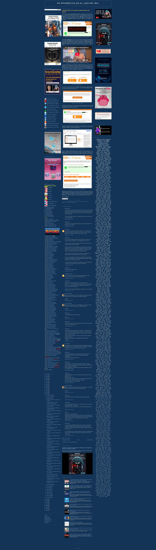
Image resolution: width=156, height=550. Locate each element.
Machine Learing (108, 453)
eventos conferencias (107, 482)
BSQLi (97, 281)
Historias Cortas (51, 253)
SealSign (109, 293)
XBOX (105, 255)
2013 (47, 499)
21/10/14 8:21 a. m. (69, 290)
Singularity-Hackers (47, 519)
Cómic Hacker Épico (52, 325)
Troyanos (102, 211)
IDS (105, 309)
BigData (102, 172)
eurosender (98, 482)
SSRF (106, 345)
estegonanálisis (99, 374)
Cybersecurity (105, 253)
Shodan (104, 196)
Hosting (101, 367)
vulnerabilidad (106, 376)
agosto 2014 (49, 486)
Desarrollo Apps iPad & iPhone (53, 350)
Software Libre (99, 195)
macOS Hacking (51, 311)
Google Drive (108, 364)
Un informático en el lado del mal (78, 3)
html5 (106, 305)
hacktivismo (108, 239)
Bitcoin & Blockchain (52, 312)
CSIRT (100, 433)
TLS (96, 317)
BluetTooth (107, 432)
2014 (47, 393)
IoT (110, 189)
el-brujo (66, 229)
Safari (101, 304)
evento (103, 286)
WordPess (97, 477)
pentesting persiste (108, 490)
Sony (109, 357)
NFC (105, 266)
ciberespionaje (100, 188)
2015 (47, 392)
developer (103, 208)
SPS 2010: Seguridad (51, 363)
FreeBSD (98, 440)
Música (108, 169)
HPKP (100, 402)
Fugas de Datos (103, 229)
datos (107, 230)
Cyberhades (46, 522)
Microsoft (69, 202)
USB (96, 265)
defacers (105, 394)
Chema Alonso (67, 293)
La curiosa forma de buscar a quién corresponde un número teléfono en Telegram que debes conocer (80, 499)
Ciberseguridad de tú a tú (52, 260)
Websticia (108, 288)
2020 (47, 384)
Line (96, 406)
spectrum (103, 495)
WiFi (104, 175)
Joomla (107, 258)
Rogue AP (97, 345)
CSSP (105, 433)
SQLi (101, 246)
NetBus (104, 458)
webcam (104, 245)
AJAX (105, 426)
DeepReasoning (99, 309)
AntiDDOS (104, 306)
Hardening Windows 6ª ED (52, 357)
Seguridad (109, 284)
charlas (103, 148)
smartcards (106, 396)
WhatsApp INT (50, 258)
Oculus (104, 459)
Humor (109, 147)
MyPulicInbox (97, 458)
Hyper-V (103, 382)
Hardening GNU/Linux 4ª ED (53, 338)
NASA (101, 458)
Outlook (105, 293)
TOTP (102, 233)
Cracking (109, 196)
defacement (103, 336)
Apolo (96, 399)
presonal (109, 491)
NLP (98, 408)
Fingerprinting (107, 153)
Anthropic (103, 350)
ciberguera (101, 394)
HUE (102, 402)
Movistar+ (101, 228)
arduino (101, 260)
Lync (110, 452)
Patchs (100, 356)
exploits (101, 212)
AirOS (104, 427)
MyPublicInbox (99, 146)
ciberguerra (104, 205)
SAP (96, 388)
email (106, 319)
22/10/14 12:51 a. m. (69, 370)
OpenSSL (105, 303)
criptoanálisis (105, 260)
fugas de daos (103, 484)
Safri (106, 466)
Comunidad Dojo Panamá (52, 201)
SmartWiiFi (97, 469)
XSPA (105, 325)
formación (98, 147)
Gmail (105, 189)
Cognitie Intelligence (108, 363)
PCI (100, 386)
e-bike (109, 394)
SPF (103, 267)
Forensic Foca (108, 297)
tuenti (110, 260)
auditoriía (98, 478)
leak (110, 203)
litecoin (100, 361)
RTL (104, 387)
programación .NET (100, 247)
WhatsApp (102, 163)
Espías (97, 381)
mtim (104, 489)
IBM (104, 243)
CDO (108, 236)
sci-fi (109, 272)
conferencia (98, 208)
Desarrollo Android (51, 341)
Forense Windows (51, 367)
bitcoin (104, 178)
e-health (109, 294)
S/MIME (101, 345)
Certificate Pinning (104, 313)
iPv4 (108, 203)
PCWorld (104, 207)
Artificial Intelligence (106, 150)
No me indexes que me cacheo (51, 474)
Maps (100, 355)
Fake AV (103, 381)
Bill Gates (107, 328)
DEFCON (103, 281)
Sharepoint (109, 299)
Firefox (101, 189)
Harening (109, 444)
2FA (108, 179)
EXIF (106, 400)
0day (101, 256)
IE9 (100, 287)
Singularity (103, 389)
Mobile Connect (106, 292)
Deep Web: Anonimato (52, 322)
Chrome (105, 210)
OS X (105, 287)
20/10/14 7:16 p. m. (69, 235)
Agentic (97, 227)
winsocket (106, 496)
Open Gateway (106, 254)
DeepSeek (99, 237)
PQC (104, 279)
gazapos (109, 484)
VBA (104, 472)
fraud (96, 421)
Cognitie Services (107, 434)
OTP (96, 275)
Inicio (78, 439)
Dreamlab (50, 191)
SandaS (109, 345)
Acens (100, 362)
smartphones (101, 376)
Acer (102, 427)
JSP (110, 354)
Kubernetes (50, 264)
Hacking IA (101, 444)
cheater (106, 393)
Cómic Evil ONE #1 (51, 296)
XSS (103, 182)
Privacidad (107, 144)
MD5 (96, 453)
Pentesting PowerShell (52, 324)
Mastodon (97, 310)
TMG (108, 470)
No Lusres (107, 458)
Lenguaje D (104, 451)
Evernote (97, 401)
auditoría (100, 165)
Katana (103, 450)
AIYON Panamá (51, 203)
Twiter (103, 471)
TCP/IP (110, 310)
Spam (99, 167)
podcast (100, 190)
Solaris (107, 469)
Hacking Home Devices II (53, 242)
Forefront (99, 292)
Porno (106, 331)
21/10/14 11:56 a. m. (69, 326)
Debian (97, 261)
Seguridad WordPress (52, 316)
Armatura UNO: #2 (52, 286)
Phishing (98, 176)
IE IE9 (108, 183)
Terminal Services (104, 222)
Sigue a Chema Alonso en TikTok (52, 105)
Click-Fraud (109, 322)
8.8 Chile (49, 189)
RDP (99, 275)
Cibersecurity (108, 351)
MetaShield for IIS (98, 407)
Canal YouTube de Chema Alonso (52, 125)
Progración (97, 463)
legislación (105, 236)
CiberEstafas (50, 266)
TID (104, 228)
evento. (102, 482)
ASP (97, 338)
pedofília (109, 489)
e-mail (109, 160)
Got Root (49, 317)
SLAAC (101, 332)
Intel (106, 298)
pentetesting (98, 491)
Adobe (100, 306)
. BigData (108, 425)
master (109, 312)
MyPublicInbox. (103, 457)
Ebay (109, 400)
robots (108, 221)
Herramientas (108, 177)
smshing (110, 396)
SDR (107, 370)
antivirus (97, 260)
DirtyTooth (98, 266)
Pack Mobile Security (49, 214)
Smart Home (107, 279)
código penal (99, 419)
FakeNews (101, 227)
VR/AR (107, 243)
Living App (97, 209)
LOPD (99, 236)
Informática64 (100, 254)
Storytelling (50, 257)
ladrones (96, 361)
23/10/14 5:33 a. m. (69, 409)
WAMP (110, 472)
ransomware (98, 235)
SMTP (98, 324)
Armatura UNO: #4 (52, 284)
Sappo (104, 332)
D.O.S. (100, 281)
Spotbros (97, 470)
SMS (97, 194)
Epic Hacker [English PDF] (53, 330)
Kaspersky (64, 202)
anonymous (107, 318)
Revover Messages (103, 464)
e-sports (102, 305)
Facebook (102, 162)
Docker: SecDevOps (52, 302)
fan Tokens (103, 216)
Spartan (109, 469)
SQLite (105, 284)
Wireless (107, 201)
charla (105, 233)
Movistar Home (108, 173)
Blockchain (108, 170)
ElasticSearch (108, 437)
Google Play (98, 199)
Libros (104, 146)
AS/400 (97, 427)
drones (100, 268)
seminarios (97, 350)
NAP (96, 408)
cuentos (103, 272)
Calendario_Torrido (99, 243)
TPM (110, 470)
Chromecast (98, 400)
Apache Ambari (108, 427)
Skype (102, 275)
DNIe (109, 273)
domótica (101, 312)
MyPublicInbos (98, 457)
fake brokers (108, 420)
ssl (110, 221)
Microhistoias (104, 407)
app (97, 272)
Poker (108, 386)
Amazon (101, 209)
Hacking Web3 (50, 254)
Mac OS (104, 453)
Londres (105, 452)
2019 (47, 385)
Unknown (66, 343)
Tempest (97, 294)
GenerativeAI (98, 166)
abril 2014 (48, 492)
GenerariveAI (102, 440)
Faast (110, 208)
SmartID (109, 316)
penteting (102, 396)
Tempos (101, 157)
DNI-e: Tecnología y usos (52, 362)
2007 (47, 508)
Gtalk (97, 382)
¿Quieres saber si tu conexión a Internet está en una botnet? (75, 11)
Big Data (49, 252)
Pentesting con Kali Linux (52, 337)
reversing (104, 241)
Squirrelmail (102, 413)
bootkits (97, 348)
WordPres (101, 477)
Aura (105, 163)
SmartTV (101, 204)
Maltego (108, 368)
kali (106, 202)
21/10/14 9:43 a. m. (69, 300)
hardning (108, 485)
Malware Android (51, 321)
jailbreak (98, 197)
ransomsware (106, 375)
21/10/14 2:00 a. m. (69, 265)
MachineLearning (108, 406)
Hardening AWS (51, 255)
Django (109, 380)
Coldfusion (97, 364)
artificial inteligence (98, 393)
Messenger (108, 278)
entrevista (107, 290)
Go (96, 331)
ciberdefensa (107, 335)
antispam (109, 255)
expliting (96, 483)
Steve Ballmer (101, 470)
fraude (106, 172)
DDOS (105, 291)
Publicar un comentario (66, 438)
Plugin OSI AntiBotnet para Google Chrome (79, 148)
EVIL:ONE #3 (51, 277)
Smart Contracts (106, 275)
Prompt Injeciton (102, 463)
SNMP (104, 345)
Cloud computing (108, 186)
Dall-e (104, 400)
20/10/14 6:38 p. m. (69, 226)
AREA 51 (49, 199)
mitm (105, 169)
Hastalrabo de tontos (107, 274)
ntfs (106, 489)
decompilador (103, 419)
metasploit (101, 169)
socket (101, 495)
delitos (107, 336)
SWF (101, 466)
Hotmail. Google (101, 445)
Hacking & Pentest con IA (53, 241)
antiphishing (108, 271)
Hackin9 (98, 367)
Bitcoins (105, 185)
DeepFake (106, 330)
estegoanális (104, 420)
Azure (102, 224)
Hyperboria (106, 382)
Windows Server (99, 178)
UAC (108, 215)
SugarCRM (105, 470)
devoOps (107, 419)
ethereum (103, 239)
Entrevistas (101, 159)
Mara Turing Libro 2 (51, 271)
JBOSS (97, 383)
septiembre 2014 (50, 484)
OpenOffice (109, 259)
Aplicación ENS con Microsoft (53, 354)
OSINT (49, 279)
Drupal (110, 330)
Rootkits (101, 310)
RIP (98, 464)
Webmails (108, 248)
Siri (106, 246)
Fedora (107, 381)
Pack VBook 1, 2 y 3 (48, 222)
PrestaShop (98, 357)
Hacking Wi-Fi (50, 276)
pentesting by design (102, 490)
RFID (109, 298)
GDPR (102, 266)
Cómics (97, 162)
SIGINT (100, 465)
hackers (108, 151)
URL (98, 472)
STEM (96, 466)
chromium (109, 393)
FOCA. (99, 439)
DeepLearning (107, 240)
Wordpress (99, 198)
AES (100, 350)
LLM (105, 151)
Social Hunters (50, 263)
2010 (47, 503)
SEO (101, 241)
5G (110, 337)
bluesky (101, 478)
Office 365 (101, 271)
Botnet (73, 201)
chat (109, 246)
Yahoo (101, 253)
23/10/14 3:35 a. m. (69, 399)
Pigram (105, 356)
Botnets (77, 201)
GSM (109, 247)
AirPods (100, 338)
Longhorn (103, 406)
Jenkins (96, 450)
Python (103, 165)
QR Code (109, 344)
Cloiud (104, 434)
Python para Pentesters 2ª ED (53, 328)
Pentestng (109, 408)
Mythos (102, 344)
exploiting (105, 188)
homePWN (102, 421)
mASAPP (105, 348)
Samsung (101, 324)
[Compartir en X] (65, 198)
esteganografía (108, 226)
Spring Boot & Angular (52, 297)
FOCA (105, 157)
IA (104, 141)
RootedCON (104, 370)
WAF (109, 304)
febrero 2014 (49, 495)
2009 (47, 505)
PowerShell (98, 172)
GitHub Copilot (102, 298)
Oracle (107, 199)
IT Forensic (50, 195)
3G (102, 256)
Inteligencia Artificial (103, 143)
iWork (103, 348)
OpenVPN (97, 356)
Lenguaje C (98, 368)
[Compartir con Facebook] (66, 198)
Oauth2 (97, 271)
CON (109, 182)
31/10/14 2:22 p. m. (69, 420)
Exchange (100, 381)
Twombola (109, 471)
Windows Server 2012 (52, 348)
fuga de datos (108, 190)
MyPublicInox (108, 457)
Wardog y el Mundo (51, 342)
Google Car (104, 364)
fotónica (103, 374)
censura (103, 335)
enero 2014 (49, 497)
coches (106, 294)
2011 (47, 502)
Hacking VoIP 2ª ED (51, 343)
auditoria (98, 418)
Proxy (100, 221)
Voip (108, 237)
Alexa (103, 242)
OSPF (97, 459)
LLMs (102, 158)
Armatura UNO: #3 (52, 285)
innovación (99, 171)
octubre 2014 (49, 398)
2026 (47, 374)
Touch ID (103, 414)
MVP (102, 292)
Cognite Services (101, 363)
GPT (104, 190)
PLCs (96, 316)
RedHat (103, 299)
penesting (96, 490)
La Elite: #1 (51, 283)
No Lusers (103, 156)
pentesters (102, 240)
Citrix (107, 208)
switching (107, 361)
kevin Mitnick (104, 300)
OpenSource (98, 255)
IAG (108, 354)
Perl (103, 356)
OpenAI (103, 199)
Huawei (105, 445)
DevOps (101, 261)
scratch (109, 326)
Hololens (96, 445)
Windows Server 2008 (107, 317)
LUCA (97, 163)
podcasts (97, 189)
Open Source (100, 183)
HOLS (100, 382)
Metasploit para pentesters (54, 347)
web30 (106, 337)
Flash (100, 401)
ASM (99, 313)
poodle (106, 491)
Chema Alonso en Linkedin (51, 119)
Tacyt (105, 214)
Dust (99, 245)
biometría (98, 216)
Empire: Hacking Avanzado (53, 289)
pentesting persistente (106, 280)
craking (109, 478)
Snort (100, 469)
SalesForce (101, 388)
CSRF (102, 278)
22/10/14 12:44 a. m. (69, 359)
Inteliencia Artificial (98, 447)
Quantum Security (52, 238)
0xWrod (101, 426)
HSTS (102, 323)
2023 (47, 379)
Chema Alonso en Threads (51, 109)
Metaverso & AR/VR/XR (52, 251)
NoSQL (106, 344)
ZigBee (104, 477)
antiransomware (99, 280)
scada (103, 268)
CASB (98, 433)
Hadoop (105, 323)
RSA (104, 261)
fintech (100, 483)
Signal (100, 389)
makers (103, 234)
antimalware (69, 201)
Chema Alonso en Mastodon (51, 114)
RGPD (96, 464)
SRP (105, 465)
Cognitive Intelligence (101, 170)
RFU (110, 463)
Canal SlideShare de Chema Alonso (53, 123)
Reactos (106, 387)
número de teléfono (101, 375)
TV (103, 304)
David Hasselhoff (108, 286)
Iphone (98, 152)
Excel (102, 220)
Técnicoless (107, 211)
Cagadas (97, 363)
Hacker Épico (50, 346)
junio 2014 (49, 489)
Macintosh (104, 368)
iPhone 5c (106, 421)
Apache (102, 186)
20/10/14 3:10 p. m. (69, 219)
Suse (109, 389)
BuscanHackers (101, 351)
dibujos (103, 226)
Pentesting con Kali (52, 220)
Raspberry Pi (50, 278)
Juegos (103, 184)
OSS (99, 459)
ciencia (97, 336)
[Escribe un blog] (63, 198)
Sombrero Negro (51, 265)
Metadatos (106, 158)
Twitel (102, 250)
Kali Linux (105, 220)
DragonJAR (50, 187)
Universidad (98, 158)
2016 (47, 390)
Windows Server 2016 (52, 226)
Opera (108, 287)
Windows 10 (107, 191)
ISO (97, 446)
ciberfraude (97, 394)
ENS (110, 262)
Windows (98, 153)
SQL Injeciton (105, 412)
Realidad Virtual (98, 299)
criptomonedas (104, 179)
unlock (100, 496)
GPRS (109, 195)
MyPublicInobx (108, 407)
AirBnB (110, 376)
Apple (102, 154)
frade (108, 483)
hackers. (98, 485)
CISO (110, 268)
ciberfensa (101, 418)
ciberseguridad (100, 144)
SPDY (102, 465)
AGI (103, 426)
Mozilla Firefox (103, 248)
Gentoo (110, 381)
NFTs (104, 230)
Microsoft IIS (105, 369)
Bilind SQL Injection (102, 432)
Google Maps (97, 323)
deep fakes (103, 290)
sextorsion (109, 305)
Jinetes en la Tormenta (52, 273)
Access (97, 362)
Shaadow (109, 388)
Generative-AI (107, 162)
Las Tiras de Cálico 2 (52, 261)
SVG (99, 466)
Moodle (106, 343)
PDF (103, 221)
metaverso (108, 212)
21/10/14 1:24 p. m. (69, 349)
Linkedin (98, 248)
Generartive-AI (107, 440)
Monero (103, 355)
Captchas (106, 256)
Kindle (106, 450)
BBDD (110, 350)
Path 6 (97, 370)
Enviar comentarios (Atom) (72, 442)
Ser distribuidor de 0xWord (49, 207)
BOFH (104, 328)
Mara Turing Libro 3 (51, 270)
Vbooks (106, 304)
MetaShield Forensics (99, 369)
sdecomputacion (68, 273)
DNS (108, 189)
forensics (98, 249)
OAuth (101, 279)
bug (96, 167)
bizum (103, 393)
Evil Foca (109, 224)
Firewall (105, 227)
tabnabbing (108, 495)
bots (105, 221)
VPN (106, 237)
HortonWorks (106, 402)
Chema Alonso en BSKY (50, 116)
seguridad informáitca (107, 349)
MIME (99, 453)
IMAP (109, 402)
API (107, 241)
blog (109, 185)
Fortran (109, 439)
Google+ (97, 354)
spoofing (108, 198)
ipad (101, 182)
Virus (97, 285)
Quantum (108, 207)
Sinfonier (103, 246)
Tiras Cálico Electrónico (53, 290)
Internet (98, 156)
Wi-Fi (102, 325)
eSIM (101, 420)
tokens (106, 182)
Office (102, 214)
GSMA (98, 298)
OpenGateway (99, 267)
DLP (109, 313)
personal (98, 160)
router (110, 375)
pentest (98, 151)
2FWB (98, 328)
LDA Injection (109, 450)
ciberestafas (99, 215)
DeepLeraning (99, 437)
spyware (108, 300)
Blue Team (109, 265)
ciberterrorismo (98, 300)
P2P (109, 249)
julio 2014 (48, 487)
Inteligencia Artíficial (104, 447)
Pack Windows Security (49, 215)
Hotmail (109, 253)
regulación (98, 337)
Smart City (106, 316)
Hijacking (102, 223)
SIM (102, 284)
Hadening (105, 444)
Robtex (110, 387)
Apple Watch (104, 362)
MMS (101, 453)
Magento (100, 342)
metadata (105, 197)
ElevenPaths (104, 147)
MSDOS (97, 303)
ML (102, 252)
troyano (106, 247)
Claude (106, 216)
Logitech (101, 452)
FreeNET (102, 401)
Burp (102, 399)
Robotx (107, 464)
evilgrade (102, 395)
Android (98, 154)
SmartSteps (98, 413)
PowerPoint (97, 387)
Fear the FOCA (48, 209)
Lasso (109, 367)
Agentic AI (103, 249)
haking (99, 421)
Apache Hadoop (104, 338)
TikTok (106, 267)
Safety (103, 466)
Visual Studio (102, 294)
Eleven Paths (78, 14)
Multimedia (98, 293)
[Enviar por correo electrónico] (62, 198)
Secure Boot (106, 388)
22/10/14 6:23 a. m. (69, 392)
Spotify (102, 255)
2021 (47, 382)
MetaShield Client (104, 342)
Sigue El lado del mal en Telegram (52, 103)
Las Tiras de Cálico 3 (52, 248)
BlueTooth (106, 209)
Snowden (103, 469)
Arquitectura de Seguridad (53, 246)
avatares (109, 311)
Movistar (108, 175)
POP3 (102, 386)
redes (107, 165)
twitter (103, 166)
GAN (104, 278)
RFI (98, 316)
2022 (47, 381)
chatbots (100, 272)
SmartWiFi (98, 250)
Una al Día (50, 361)
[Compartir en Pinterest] (67, 198)
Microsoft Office (103, 259)
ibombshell (105, 312)
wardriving (102, 337)
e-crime (103, 202)
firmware (102, 483)
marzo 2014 (49, 494)
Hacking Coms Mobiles (52, 355)
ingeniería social (103, 265)
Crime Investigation (51, 310)
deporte (97, 312)
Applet (108, 362)
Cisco (105, 322)
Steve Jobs (103, 288)
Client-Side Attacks (51, 306)
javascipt (108, 374)
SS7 (98, 388)
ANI (107, 426)
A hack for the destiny (52, 308)
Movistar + (105, 192)
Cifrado (97, 177)
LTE (103, 383)
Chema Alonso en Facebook (51, 118)
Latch (102, 151)
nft (108, 230)
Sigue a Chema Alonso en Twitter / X (53, 112)
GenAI (101, 152)
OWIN (101, 459)
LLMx (101, 451)
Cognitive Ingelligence (106, 329)
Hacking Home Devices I (53, 247)
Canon (110, 399)
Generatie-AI (106, 401)
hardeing (101, 485)
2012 (47, 500)
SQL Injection (108, 166)
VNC (110, 414)
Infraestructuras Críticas (52, 315)
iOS (101, 160)
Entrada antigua (90, 439)
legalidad (97, 229)
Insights (106, 446)
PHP (101, 197)
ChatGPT (105, 160)
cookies (103, 319)
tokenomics (98, 186)
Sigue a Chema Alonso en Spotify (52, 110)
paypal (110, 336)
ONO (110, 458)
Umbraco (101, 472)
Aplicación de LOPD (51, 366)
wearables (105, 425)
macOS (98, 240)
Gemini (98, 191)
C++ (110, 432)
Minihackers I (51, 240)
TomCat (100, 414)
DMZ (108, 307)
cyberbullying (98, 305)
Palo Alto (105, 386)
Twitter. (106, 471)
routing (97, 376)
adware (107, 228)
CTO (105, 351)
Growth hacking (101, 354)
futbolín (106, 484)
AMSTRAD (106, 268)
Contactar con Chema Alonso (52, 98)
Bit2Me (105, 224)
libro (109, 188)
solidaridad (98, 425)
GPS (100, 196)
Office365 (108, 266)
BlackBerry (98, 329)
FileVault (102, 439)
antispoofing (109, 325)
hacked (108, 205)
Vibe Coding (100, 317)
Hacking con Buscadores (52, 360)
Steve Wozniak (105, 310)
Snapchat (106, 357)
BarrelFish (97, 432)
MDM (97, 342)
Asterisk (99, 399)
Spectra (109, 157)
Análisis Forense (51, 304)
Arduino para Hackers (52, 293)
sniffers (97, 262)
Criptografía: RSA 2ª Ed (52, 340)
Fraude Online (50, 359)
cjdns (109, 418)
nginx (96, 375)
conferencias (105, 145)
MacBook (100, 303)
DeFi (107, 281)
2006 (47, 510)
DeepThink (105, 380)
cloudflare (98, 203)
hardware (102, 176)
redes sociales (107, 194)
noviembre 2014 (50, 396)
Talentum (108, 214)
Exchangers (109, 438)
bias (99, 265)
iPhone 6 (106, 395)
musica (99, 396)
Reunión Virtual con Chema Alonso (53, 100)
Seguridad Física (100, 185)
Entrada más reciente (66, 439)
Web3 (102, 167)
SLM (106, 299)
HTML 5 (106, 354)
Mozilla (109, 343)
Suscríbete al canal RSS (51, 121)
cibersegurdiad (106, 418)
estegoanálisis (98, 291)
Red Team (104, 198)
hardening (99, 150)
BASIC (101, 328)
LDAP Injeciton (97, 451)
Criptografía (107, 167)
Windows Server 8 (107, 476)
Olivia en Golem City (53, 244)
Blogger (107, 262)
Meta (103, 287)
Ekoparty (49, 193)
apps (109, 222)
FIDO (97, 439)
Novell (103, 331)
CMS (101, 307)
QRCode (101, 387)
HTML (98, 246)
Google (100, 145)
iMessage (98, 326)
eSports (99, 395)
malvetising (97, 489)
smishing (97, 495)
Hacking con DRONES (52, 309)
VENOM (107, 472)
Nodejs (110, 355)
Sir (107, 466)
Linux (109, 152)
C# (109, 362)
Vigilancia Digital (65, 17)
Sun (104, 271)
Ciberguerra (51, 245)
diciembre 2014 (49, 395)
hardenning (105, 485)
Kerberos (97, 355)
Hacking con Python (51, 327)
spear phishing (98, 273)
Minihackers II (51, 239)
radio (97, 214)
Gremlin (99, 331)
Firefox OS (106, 439)
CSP (102, 433)
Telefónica (74, 202)
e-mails (97, 256)
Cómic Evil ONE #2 (52, 291)
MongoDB (106, 355)
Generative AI (98, 184)
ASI (99, 427)
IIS (101, 196)
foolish (107, 272)
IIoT (110, 445)
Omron (107, 459)
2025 (47, 376)
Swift (109, 413)
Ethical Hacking (51, 223)
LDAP (100, 217)
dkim (109, 267)
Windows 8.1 (100, 285)
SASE (110, 464)
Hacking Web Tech (51, 318)
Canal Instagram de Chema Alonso (53, 127)
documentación (98, 239)
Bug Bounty (50, 274)
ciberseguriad (105, 478)
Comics (102, 153)
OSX (98, 386)
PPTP (110, 323)
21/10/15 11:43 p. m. (69, 435)
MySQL (108, 197)
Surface (106, 413)
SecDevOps (99, 288)
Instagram (108, 229)
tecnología (98, 278)
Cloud (97, 204)
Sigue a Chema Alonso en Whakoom (53, 107)
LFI (109, 309)
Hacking (98, 139)
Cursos (99, 148)
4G (97, 313)
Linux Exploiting (51, 335)
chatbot (100, 226)
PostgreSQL (109, 356)
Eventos (103, 139)
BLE (107, 273)
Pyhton (100, 370)
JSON (106, 367)
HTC (99, 444)
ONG (100, 284)
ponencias (102, 491)
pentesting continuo (103, 326)
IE (109, 382)
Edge (98, 287)
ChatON (97, 434)
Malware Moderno (51, 267)
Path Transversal (104, 408)
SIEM (97, 465)
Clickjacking (105, 307)
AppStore (107, 350)
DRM (102, 400)
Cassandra (108, 433)
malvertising (103, 361)
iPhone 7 (109, 421)
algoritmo (99, 290)
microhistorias (99, 207)
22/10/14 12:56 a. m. (69, 382)
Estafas (108, 163)
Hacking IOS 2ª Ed (51, 336)
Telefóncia (97, 471)
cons (109, 192)
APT (105, 217)
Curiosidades (106, 140)
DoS (103, 309)
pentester (107, 234)
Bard (106, 249)
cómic (103, 237)
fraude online (103, 203)
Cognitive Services (105, 171)
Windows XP (98, 205)
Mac (101, 236)
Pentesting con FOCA (52, 334)
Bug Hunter (51, 235)
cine (110, 228)
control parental (98, 286)
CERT (104, 399)
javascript (108, 204)
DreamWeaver (103, 437)
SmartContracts (102, 201)
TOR (97, 226)
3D (102, 291)
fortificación (101, 194)
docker (97, 212)
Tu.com (105, 252)
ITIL (99, 446)
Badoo (108, 431)
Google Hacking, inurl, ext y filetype (76, 522)
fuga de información (107, 235)
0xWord (45, 515)
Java (100, 214)
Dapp (97, 380)
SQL (109, 370)
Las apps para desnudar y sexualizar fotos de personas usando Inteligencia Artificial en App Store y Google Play (81, 480)
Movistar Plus (99, 230)
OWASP (102, 293)
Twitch (108, 414)
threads (102, 425)
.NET (97, 196)
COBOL (107, 399)
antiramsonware (108, 477)
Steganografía (108, 332)
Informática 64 (102, 258)
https (104, 212)
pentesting (99, 141)
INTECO (88, 64)
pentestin (109, 348)
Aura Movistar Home (104, 431)
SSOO (109, 412)
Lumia (107, 452)
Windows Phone (104, 311)
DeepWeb (108, 291)
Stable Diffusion (106, 324)
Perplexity (97, 241)
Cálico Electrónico (49, 211)
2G (108, 337)
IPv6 (107, 184)
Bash (97, 351)
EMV (100, 364)
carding (100, 335)
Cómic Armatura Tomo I (52, 299)
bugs (109, 176)
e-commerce (108, 261)
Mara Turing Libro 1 (51, 272)
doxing (96, 268)
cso (99, 336)
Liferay (108, 451)
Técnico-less (104, 215)
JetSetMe (99, 450)
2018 (47, 387)
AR (109, 426)
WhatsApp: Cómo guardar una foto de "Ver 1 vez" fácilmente (80, 485)
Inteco (86, 201)
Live (101, 368)
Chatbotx (100, 434)
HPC (96, 444)
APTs (110, 361)
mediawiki (101, 489)
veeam (103, 496)
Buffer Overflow (100, 322)
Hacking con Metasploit (52, 303)
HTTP (110, 209)
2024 (47, 377)
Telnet (101, 471)
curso (108, 233)
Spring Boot (50, 292)
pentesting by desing (100, 349)
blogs (97, 190)
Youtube (97, 182)
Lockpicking (99, 406)
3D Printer (103, 273)
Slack (107, 389)
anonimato (99, 224)
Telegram (98, 210)
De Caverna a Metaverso (52, 259)
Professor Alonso (49, 210)
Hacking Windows (51, 305)
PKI (108, 303)
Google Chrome (99, 192)
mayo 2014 (49, 490)
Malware (107, 148)
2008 (47, 507)
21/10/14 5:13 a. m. (69, 278)
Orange (109, 369)
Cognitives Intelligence (99, 330)
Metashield (98, 259)
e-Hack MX (50, 197)
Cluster (49, 323)
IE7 (107, 309)
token (102, 217)
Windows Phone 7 (102, 476)
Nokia (101, 408)
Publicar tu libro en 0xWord (49, 184)
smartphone (98, 223)
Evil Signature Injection (103, 438)
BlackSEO (106, 242)
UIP (96, 472)
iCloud (100, 348)
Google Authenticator (99, 274)
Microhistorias (50, 344)
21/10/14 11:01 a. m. (69, 318)
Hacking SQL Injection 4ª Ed (53, 353)
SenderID (101, 316)
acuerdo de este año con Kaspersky (74, 194)
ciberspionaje (99, 319)
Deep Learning (100, 175)
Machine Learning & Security (53, 295)
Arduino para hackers (52, 221)
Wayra (105, 204)
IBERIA (108, 445)
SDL (101, 412)
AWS (97, 306)
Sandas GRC (102, 357)
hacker (105, 250)
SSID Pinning (108, 465)
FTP (104, 297)
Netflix (98, 279)
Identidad (105, 152)
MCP (106, 383)
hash (106, 374)
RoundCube (98, 412)
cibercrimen (102, 173)
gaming (101, 210)
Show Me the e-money (52, 280)
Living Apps (102, 191)
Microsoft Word (101, 343)
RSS (101, 245)
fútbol (109, 319)
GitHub (99, 252)
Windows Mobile (98, 311)
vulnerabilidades (102, 262)
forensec (106, 483)
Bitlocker (108, 338)
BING (109, 184)
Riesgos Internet (51, 298)
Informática (102, 446)
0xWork (98, 426)
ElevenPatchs (98, 438)
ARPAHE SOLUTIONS (52, 205)
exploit (104, 183)
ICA (107, 323)
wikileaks (108, 245)
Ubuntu (99, 202)
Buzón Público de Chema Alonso (52, 102)
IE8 (103, 367)
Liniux (98, 452)
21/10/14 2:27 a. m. (69, 271)
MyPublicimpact (47, 518)
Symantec (97, 414)
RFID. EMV (106, 463)
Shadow (97, 389)
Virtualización (98, 325)
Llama (106, 223)
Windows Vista (102, 177)
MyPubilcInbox (98, 344)
